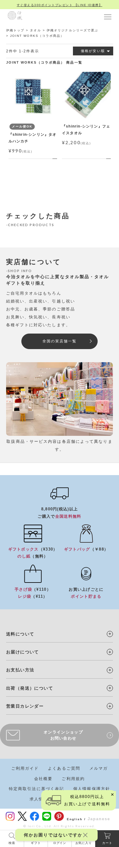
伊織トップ (15, 30)
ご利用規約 (73, 778)
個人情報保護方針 (91, 788)
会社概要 (43, 778)
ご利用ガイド (25, 768)
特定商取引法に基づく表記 (36, 788)
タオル (35, 30)
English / (76, 819)
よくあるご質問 (64, 768)
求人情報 (39, 799)
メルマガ (98, 768)
